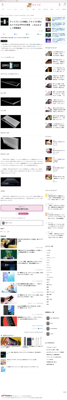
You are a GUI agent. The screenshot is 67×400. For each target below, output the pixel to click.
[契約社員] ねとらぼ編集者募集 (52, 354)
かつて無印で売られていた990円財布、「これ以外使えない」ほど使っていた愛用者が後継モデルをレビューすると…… (59, 127)
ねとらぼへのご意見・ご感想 (51, 349)
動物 (52, 9)
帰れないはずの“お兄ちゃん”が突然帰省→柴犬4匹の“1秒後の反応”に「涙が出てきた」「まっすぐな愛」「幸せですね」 (59, 111)
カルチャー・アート (51, 257)
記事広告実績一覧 (49, 364)
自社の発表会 (33, 44)
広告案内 (12, 397)
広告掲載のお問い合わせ (51, 361)
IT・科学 (48, 250)
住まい (39, 9)
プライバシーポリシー (24, 397)
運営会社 (33, 397)
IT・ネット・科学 (5, 231)
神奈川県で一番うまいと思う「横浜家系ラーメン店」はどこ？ (59, 178)
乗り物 (48, 279)
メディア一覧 (3, 397)
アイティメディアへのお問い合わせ (53, 357)
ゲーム (48, 265)
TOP (3, 9)
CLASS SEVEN (54, 328)
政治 (48, 296)
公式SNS (8, 397)
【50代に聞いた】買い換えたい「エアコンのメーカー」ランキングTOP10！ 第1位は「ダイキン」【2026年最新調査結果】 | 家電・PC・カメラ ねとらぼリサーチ (56, 218)
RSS (30, 397)
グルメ (27, 9)
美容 (48, 304)
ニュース (9, 9)
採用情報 (37, 397)
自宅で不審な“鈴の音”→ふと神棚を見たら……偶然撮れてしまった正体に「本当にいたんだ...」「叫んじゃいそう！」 (59, 63)
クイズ (21, 9)
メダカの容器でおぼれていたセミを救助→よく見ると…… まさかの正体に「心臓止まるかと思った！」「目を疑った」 (59, 55)
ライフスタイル (50, 277)
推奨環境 (40, 397)
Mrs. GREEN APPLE (55, 318)
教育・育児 (46, 9)
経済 (48, 301)
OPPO (15, 74)
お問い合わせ (17, 397)
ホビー (48, 274)
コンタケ (41, 30)
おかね (48, 255)
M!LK (52, 323)
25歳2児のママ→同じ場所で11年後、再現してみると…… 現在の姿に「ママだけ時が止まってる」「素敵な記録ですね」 (59, 79)
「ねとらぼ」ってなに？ (51, 347)
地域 (33, 9)
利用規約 (64, 392)
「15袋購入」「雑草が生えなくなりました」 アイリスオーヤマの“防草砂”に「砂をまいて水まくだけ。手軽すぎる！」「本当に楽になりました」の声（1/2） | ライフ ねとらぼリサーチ (56, 237)
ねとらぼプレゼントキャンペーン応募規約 (54, 352)
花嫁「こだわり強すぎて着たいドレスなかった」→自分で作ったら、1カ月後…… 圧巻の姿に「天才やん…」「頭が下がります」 (59, 95)
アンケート (48, 136)
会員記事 (64, 9)
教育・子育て (49, 299)
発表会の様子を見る (21, 209)
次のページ (24, 213)
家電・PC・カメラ (50, 292)
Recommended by (35, 328)
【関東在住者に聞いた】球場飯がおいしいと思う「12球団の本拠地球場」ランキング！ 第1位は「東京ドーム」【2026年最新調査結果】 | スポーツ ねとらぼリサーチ (56, 199)
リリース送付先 (49, 359)
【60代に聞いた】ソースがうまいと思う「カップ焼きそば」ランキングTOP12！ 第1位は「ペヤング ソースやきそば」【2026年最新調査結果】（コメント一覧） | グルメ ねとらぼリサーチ (57, 228)
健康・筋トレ (49, 284)
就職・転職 (49, 294)
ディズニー (49, 267)
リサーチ (58, 9)
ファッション (49, 272)
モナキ (52, 333)
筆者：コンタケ (9, 222)
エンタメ (15, 9)
